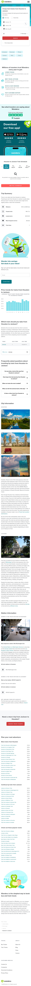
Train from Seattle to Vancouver (8, 861)
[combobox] (15, 22)
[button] (28, 2)
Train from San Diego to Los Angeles (9, 837)
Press (17, 950)
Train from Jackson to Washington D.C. (9, 790)
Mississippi (8, 562)
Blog (17, 947)
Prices (19, 52)
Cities (19, 55)
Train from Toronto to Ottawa (7, 831)
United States (5, 924)
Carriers (5, 55)
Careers (17, 953)
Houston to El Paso (5, 773)
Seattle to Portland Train (6, 855)
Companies (4, 967)
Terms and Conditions (6, 970)
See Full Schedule (15, 185)
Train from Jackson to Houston (8, 820)
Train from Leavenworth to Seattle (8, 853)
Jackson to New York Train (7, 810)
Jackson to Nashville (5, 816)
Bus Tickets (4, 944)
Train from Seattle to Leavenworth (8, 859)
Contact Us (4, 964)
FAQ (12, 55)
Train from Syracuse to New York (8, 847)
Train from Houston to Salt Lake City (9, 777)
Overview (12, 52)
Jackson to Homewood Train (7, 796)
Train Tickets (4, 921)
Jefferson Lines (14, 606)
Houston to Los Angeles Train (7, 747)
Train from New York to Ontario (8, 843)
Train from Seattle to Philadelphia (8, 857)
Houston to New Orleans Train (8, 759)
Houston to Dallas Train (6, 771)
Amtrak (4, 344)
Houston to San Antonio (6, 775)
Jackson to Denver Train (6, 788)
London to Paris (4, 833)
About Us (18, 944)
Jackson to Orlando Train (6, 792)
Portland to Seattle (5, 841)
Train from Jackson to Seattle (7, 822)
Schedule (4, 52)
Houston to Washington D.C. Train (8, 755)
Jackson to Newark (5, 808)
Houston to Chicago (5, 757)
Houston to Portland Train (7, 767)
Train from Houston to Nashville (8, 769)
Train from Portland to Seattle (7, 849)
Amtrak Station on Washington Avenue (13, 647)
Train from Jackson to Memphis (8, 814)
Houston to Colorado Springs (7, 753)
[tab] (6, 18)
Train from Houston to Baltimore (8, 761)
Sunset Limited (8, 648)
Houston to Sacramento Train (7, 749)
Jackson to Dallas (5, 818)
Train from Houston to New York (8, 765)
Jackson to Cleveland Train (7, 812)
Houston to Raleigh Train (6, 763)
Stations (5, 59)
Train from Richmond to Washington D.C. (10, 851)
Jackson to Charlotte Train (7, 806)
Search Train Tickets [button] (15, 723)
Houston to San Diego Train (7, 751)
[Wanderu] (6, 2)
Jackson (4, 928)
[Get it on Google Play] (21, 134)
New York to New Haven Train (8, 845)
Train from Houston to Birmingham (8, 745)
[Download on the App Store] (9, 134)
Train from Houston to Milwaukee (8, 779)
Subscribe (6, 281)
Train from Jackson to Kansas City (8, 802)
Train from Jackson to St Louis (8, 804)
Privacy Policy (4, 973)
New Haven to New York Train (8, 839)
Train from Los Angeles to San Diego (9, 835)
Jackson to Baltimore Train (7, 800)
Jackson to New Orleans (6, 798)
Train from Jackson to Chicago (8, 794)
